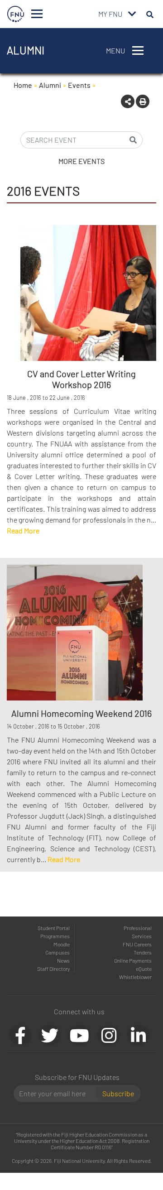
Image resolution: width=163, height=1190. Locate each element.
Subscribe (118, 1093)
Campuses (57, 952)
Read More (23, 530)
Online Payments (133, 960)
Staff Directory (53, 968)
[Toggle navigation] (36, 13)
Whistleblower (135, 977)
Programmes (55, 936)
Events (79, 85)
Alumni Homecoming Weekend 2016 (81, 713)
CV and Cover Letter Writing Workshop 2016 (81, 379)
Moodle (61, 944)
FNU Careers (137, 944)
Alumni (50, 85)
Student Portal (54, 928)
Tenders (143, 952)
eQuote (144, 968)
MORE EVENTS (81, 161)
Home (23, 85)
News (63, 960)
